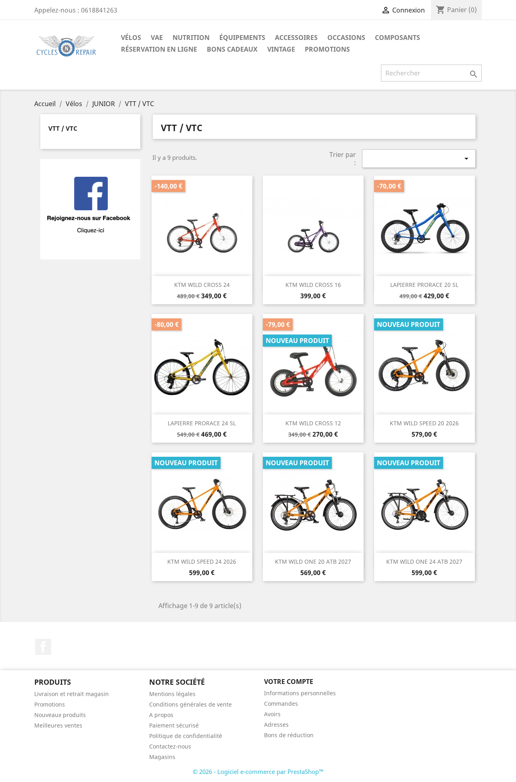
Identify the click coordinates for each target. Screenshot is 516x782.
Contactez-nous (170, 746)
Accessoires (296, 37)
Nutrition (191, 37)
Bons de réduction (289, 735)
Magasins (162, 757)
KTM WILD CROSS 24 (202, 285)
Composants (397, 37)
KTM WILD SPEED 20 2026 (424, 423)
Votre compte (288, 681)
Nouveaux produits (60, 715)
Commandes (281, 703)
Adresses (276, 724)
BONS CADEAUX (232, 49)
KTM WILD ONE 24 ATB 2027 (424, 561)
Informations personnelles (300, 693)
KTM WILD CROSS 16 (313, 285)
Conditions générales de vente (190, 704)
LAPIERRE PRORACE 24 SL (202, 423)
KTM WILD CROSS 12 (313, 423)
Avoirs (272, 714)
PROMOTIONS (327, 49)
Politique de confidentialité (185, 736)
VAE (157, 37)
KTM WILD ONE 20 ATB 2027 (313, 561)
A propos (161, 715)
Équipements (242, 37)
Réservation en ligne (159, 49)
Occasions (346, 37)
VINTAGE (281, 49)
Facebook (43, 647)
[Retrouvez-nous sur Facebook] (90, 208)
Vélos (131, 37)
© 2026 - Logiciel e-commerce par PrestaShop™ (258, 771)
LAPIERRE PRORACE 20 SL (424, 285)
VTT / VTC (62, 128)
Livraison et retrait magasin (71, 694)
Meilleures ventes (58, 725)
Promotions (49, 704)
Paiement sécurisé (174, 725)
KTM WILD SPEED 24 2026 (201, 561)
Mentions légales (172, 694)
